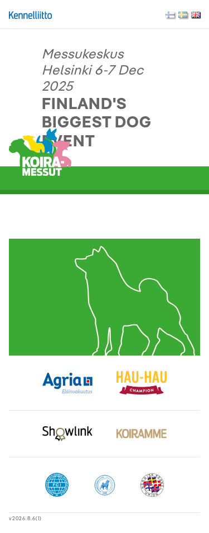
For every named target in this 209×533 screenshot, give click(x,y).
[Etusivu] (40, 151)
